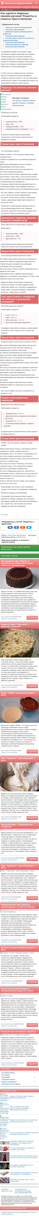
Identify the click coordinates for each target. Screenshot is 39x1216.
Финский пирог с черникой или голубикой (17, 825)
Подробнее (32, 618)
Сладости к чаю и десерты (9, 619)
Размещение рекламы (23, 1191)
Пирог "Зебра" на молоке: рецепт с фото (18, 694)
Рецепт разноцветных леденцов (16, 44)
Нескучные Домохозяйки (18, 3)
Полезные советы (8, 1079)
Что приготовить (8, 1073)
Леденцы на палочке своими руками (18, 27)
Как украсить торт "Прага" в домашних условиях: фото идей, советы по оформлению (17, 563)
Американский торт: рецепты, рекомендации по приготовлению (18, 905)
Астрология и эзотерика (11, 1084)
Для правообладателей (23, 1192)
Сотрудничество (21, 1189)
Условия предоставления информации (15, 1212)
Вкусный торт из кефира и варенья (18, 1031)
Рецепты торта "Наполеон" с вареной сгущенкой (15, 625)
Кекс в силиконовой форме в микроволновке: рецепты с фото (17, 989)
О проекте (4, 1189)
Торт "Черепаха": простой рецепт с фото (18, 759)
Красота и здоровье (9, 1082)
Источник (4, 514)
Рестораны (6, 1075)
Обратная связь (6, 1191)
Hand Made (6, 1077)
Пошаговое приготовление (15, 30)
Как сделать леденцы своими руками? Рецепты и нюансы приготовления (23, 103)
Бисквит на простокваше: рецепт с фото (18, 948)
